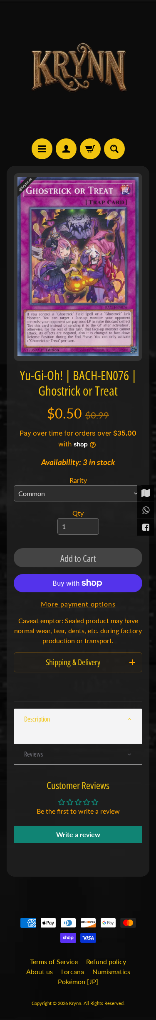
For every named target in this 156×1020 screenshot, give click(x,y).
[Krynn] (78, 69)
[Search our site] (114, 148)
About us (39, 971)
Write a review (78, 834)
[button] (78, 719)
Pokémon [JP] (78, 981)
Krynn (75, 1003)
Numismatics (111, 971)
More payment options (78, 604)
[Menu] (42, 148)
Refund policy (106, 961)
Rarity (78, 480)
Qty (78, 513)
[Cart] (90, 148)
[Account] (66, 148)
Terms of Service (54, 961)
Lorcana (72, 971)
